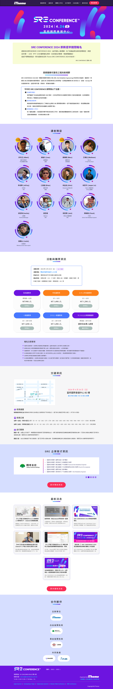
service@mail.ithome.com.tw (28, 677)
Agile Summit (18, 684)
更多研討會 (96, 679)
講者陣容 (43, 3)
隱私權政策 (89, 679)
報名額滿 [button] (94, 3)
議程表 (51, 3)
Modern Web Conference (57, 684)
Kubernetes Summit (42, 684)
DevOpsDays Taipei (29, 684)
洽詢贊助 (82, 679)
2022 (52, 669)
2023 (57, 669)
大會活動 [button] (76, 3)
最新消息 (85, 3)
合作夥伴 (68, 3)
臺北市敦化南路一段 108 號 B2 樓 (78, 396)
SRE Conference (71, 684)
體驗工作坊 (59, 3)
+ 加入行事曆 (60, 269)
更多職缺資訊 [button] (56, 485)
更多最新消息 (56, 589)
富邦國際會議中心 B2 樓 (49, 272)
